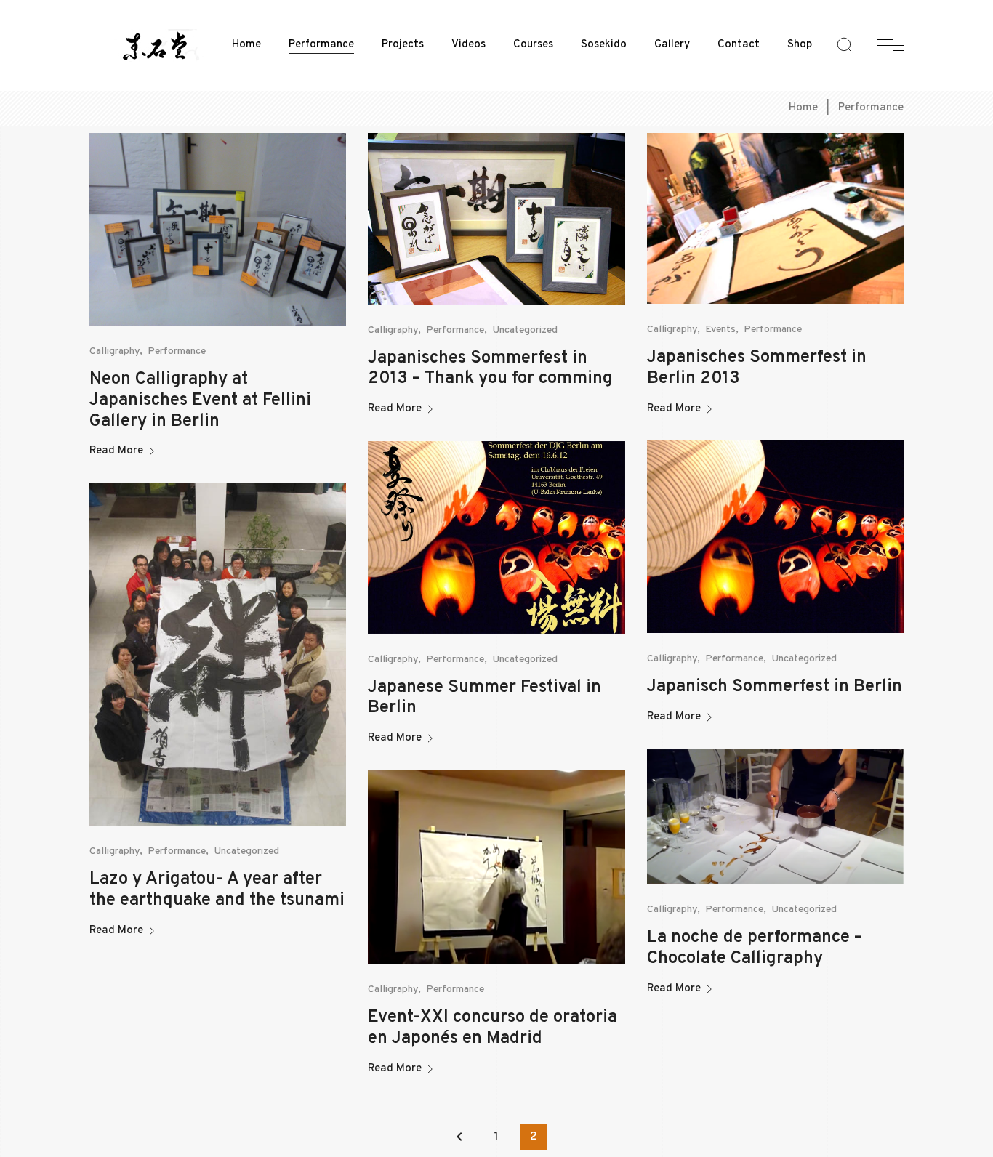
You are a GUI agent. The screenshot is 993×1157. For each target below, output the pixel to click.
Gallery (672, 45)
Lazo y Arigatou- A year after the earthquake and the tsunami (217, 889)
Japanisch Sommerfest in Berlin (774, 687)
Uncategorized (525, 330)
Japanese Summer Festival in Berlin (484, 698)
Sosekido (604, 45)
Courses (533, 45)
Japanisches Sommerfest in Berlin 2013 (757, 368)
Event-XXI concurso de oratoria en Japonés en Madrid (492, 1028)
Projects (403, 45)
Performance (321, 45)
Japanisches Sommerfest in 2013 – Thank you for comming (490, 368)
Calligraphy (114, 351)
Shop (799, 45)
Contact (738, 45)
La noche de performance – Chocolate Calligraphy (754, 948)
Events (720, 329)
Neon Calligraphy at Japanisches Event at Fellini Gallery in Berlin (200, 400)
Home (246, 45)
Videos (468, 45)
